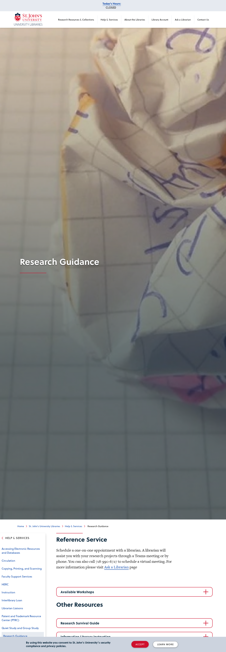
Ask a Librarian (183, 19)
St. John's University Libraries (44, 526)
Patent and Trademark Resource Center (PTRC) (21, 618)
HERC (5, 584)
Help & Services (109, 19)
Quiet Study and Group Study (20, 628)
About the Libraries (134, 19)
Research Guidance (15, 636)
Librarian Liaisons (12, 608)
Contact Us (203, 19)
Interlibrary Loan (12, 600)
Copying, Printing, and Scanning (22, 568)
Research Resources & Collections (76, 19)
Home (20, 526)
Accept (140, 644)
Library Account (160, 19)
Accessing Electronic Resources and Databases (21, 551)
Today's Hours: (112, 3)
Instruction (8, 592)
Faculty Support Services (17, 576)
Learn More (165, 644)
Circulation (8, 560)
